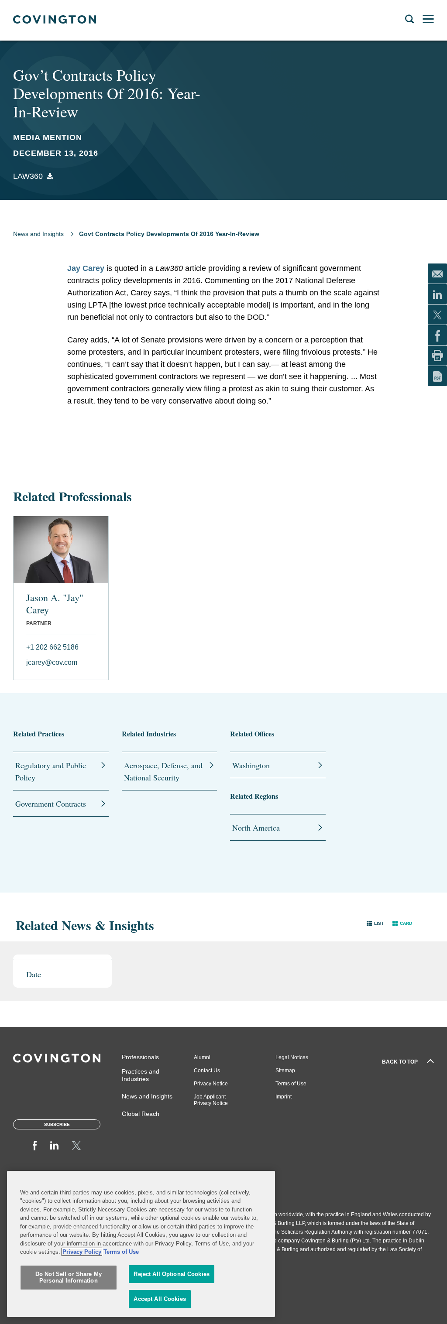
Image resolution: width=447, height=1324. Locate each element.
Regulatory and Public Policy (50, 771)
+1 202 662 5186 (52, 647)
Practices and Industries (140, 1075)
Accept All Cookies (160, 1299)
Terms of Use (290, 1084)
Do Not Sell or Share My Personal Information (68, 1277)
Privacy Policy (81, 1252)
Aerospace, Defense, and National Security (163, 771)
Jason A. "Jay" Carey (54, 604)
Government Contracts (50, 803)
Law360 (28, 176)
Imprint (283, 1097)
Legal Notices (291, 1057)
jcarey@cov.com (51, 662)
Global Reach (140, 1113)
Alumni (202, 1057)
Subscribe (57, 1124)
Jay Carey (85, 268)
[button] (375, 923)
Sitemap (285, 1070)
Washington (251, 765)
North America (256, 827)
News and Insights (38, 233)
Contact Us (207, 1070)
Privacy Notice (211, 1084)
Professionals (140, 1057)
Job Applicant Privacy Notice (211, 1100)
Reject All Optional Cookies (172, 1274)
